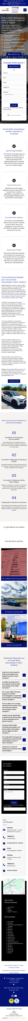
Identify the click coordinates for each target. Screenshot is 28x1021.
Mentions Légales (14, 1014)
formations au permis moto (16, 296)
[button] (14, 54)
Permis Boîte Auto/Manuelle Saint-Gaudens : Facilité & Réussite (14, 971)
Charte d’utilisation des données (14, 1015)
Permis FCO (11, 934)
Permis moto (11, 937)
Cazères (10, 910)
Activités (14, 1012)
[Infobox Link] (14, 830)
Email (5, 82)
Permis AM (10, 951)
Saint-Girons (11, 907)
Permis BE (10, 923)
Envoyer (14, 105)
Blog (14, 1011)
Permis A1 (10, 946)
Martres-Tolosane (12, 912)
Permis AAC (11, 949)
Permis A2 (10, 948)
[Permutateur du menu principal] (25, 9)
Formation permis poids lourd (15, 943)
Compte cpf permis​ (13, 942)
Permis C (10, 928)
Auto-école (11, 940)
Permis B (10, 953)
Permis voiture (11, 939)
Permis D (10, 931)
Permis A (10, 945)
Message (6, 92)
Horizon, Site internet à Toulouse (17, 1018)
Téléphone (6, 87)
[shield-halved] (8, 115)
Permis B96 (10, 921)
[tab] (14, 675)
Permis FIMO (11, 935)
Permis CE (10, 929)
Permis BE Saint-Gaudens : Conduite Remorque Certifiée (14, 966)
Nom (5, 77)
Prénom (5, 73)
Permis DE (10, 932)
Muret (9, 908)
